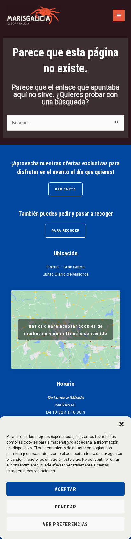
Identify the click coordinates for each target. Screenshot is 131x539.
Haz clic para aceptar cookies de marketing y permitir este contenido (65, 329)
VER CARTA (65, 189)
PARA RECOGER (65, 230)
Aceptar (65, 489)
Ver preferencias (65, 524)
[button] (121, 424)
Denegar (65, 506)
